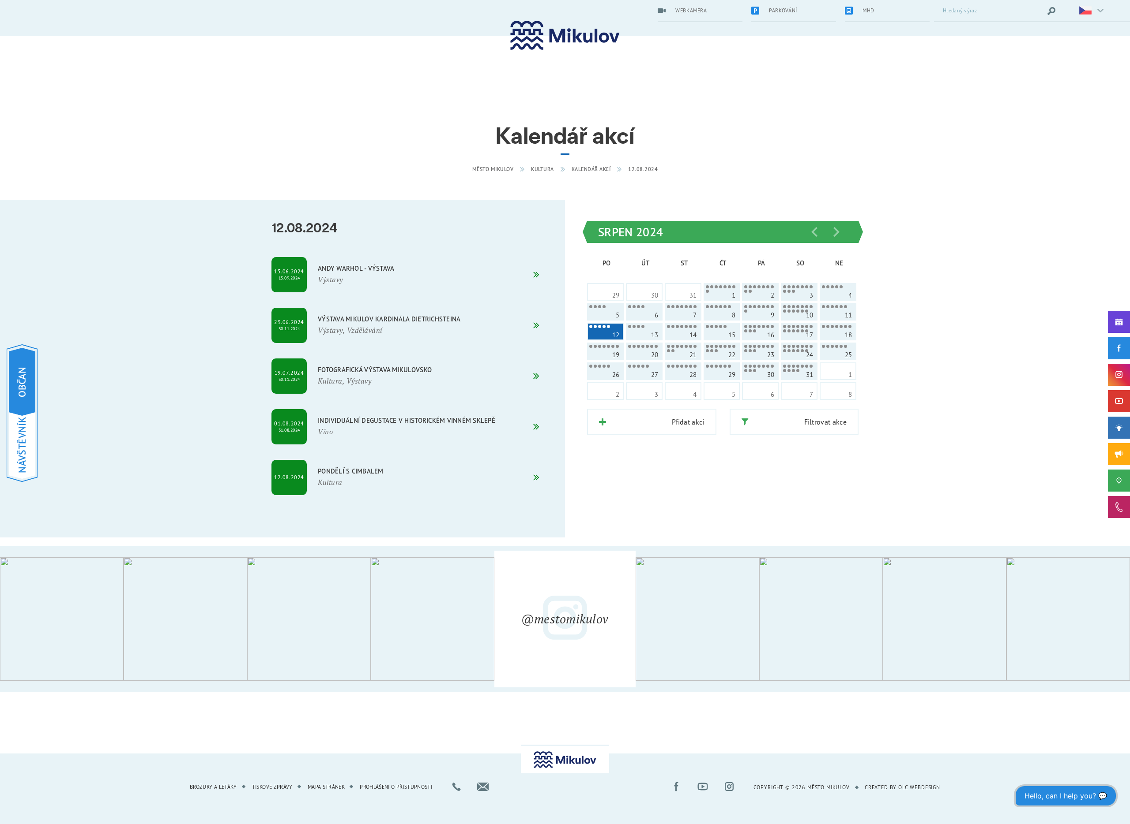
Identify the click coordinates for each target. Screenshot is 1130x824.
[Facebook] (1119, 348)
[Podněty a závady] (1119, 481)
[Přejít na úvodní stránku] (565, 35)
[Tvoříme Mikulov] (1119, 428)
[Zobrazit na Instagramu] (62, 619)
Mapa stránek (326, 786)
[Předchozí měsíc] (814, 232)
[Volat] (456, 787)
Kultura (542, 169)
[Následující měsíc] (836, 232)
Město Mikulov (493, 169)
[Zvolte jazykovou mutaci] (1086, 11)
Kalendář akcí (591, 169)
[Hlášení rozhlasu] (1119, 454)
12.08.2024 (643, 169)
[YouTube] (1119, 401)
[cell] (722, 292)
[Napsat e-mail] (483, 787)
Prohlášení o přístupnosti (396, 786)
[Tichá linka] (1119, 507)
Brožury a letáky (213, 786)
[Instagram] (1119, 375)
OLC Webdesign (919, 787)
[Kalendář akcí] (1119, 322)
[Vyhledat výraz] (1051, 11)
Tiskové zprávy (272, 786)
